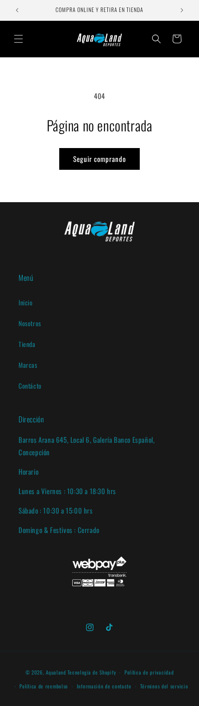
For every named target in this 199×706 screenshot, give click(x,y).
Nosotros (30, 323)
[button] (18, 39)
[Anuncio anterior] (17, 10)
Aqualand (56, 672)
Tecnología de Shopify (92, 672)
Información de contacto (104, 686)
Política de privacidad (149, 672)
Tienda (27, 344)
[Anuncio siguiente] (182, 10)
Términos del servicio (164, 686)
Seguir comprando (99, 159)
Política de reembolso (43, 686)
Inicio (26, 302)
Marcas (28, 365)
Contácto (30, 385)
